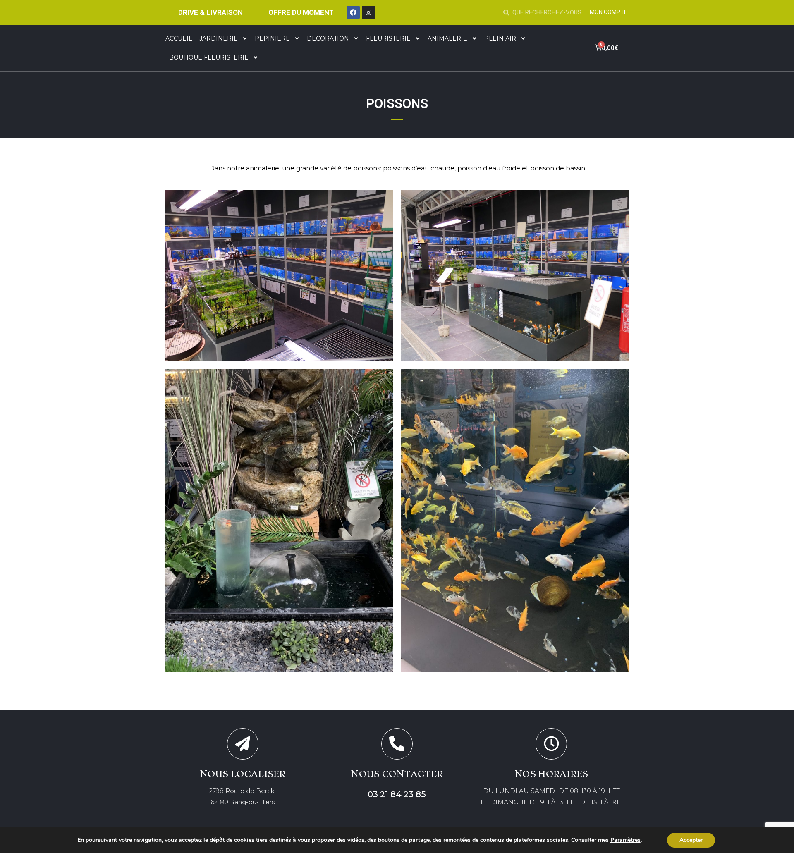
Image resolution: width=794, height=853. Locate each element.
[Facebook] (353, 12)
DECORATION (328, 38)
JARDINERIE (218, 38)
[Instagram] (368, 12)
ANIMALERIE (447, 38)
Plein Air (500, 38)
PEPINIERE (272, 38)
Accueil (178, 38)
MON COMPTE (608, 12)
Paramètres (625, 840)
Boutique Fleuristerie (209, 57)
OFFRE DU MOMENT (301, 12)
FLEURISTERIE (388, 38)
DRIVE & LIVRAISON (210, 12)
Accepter (691, 840)
